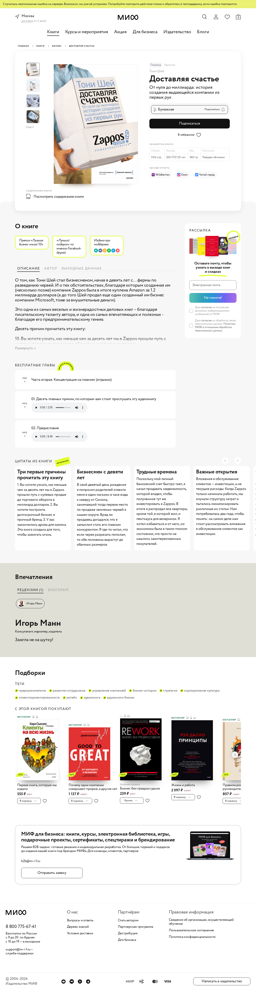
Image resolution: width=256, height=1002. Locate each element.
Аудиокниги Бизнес (121, 698)
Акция (120, 32)
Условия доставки (80, 933)
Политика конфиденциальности (192, 937)
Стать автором (128, 921)
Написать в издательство (222, 981)
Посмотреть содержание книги (59, 196)
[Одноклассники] (80, 981)
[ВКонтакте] (72, 981)
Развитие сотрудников (69, 691)
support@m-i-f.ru (18, 949)
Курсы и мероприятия (86, 32)
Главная (23, 46)
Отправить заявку (51, 873)
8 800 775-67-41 (21, 926)
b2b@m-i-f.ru (30, 861)
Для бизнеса (145, 32)
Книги (53, 32)
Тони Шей (156, 71)
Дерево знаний (78, 927)
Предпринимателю (32, 691)
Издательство (177, 32)
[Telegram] (88, 981)
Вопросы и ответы (80, 921)
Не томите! (213, 297)
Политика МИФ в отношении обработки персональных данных (215, 327)
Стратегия (170, 691)
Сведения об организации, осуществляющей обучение (201, 922)
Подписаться (189, 123)
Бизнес (56, 46)
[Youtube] (63, 981)
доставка (27, 21)
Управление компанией (109, 691)
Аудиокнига (92, 698)
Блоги (203, 32)
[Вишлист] (227, 16)
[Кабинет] (216, 17)
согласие (206, 307)
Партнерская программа (135, 927)
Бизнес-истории (144, 691)
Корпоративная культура (201, 691)
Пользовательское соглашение (191, 930)
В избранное (186, 135)
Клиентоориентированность (39, 698)
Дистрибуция (128, 933)
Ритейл (72, 698)
